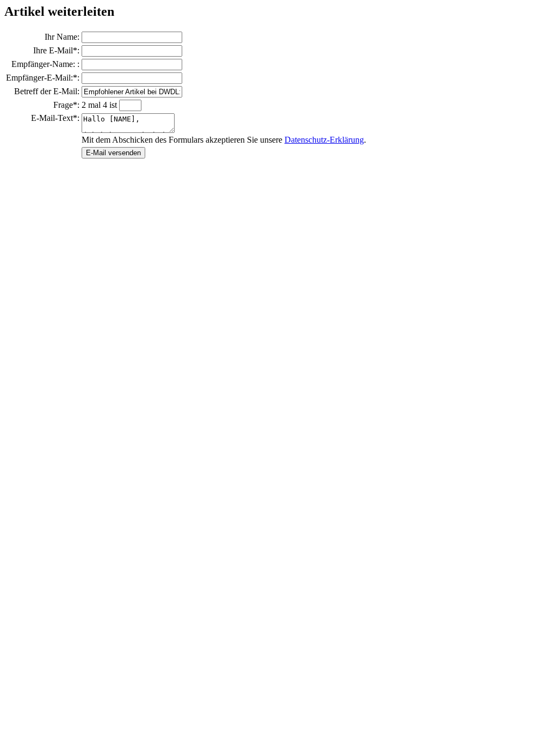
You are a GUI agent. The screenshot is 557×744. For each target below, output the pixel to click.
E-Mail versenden (113, 153)
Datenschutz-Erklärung (324, 139)
